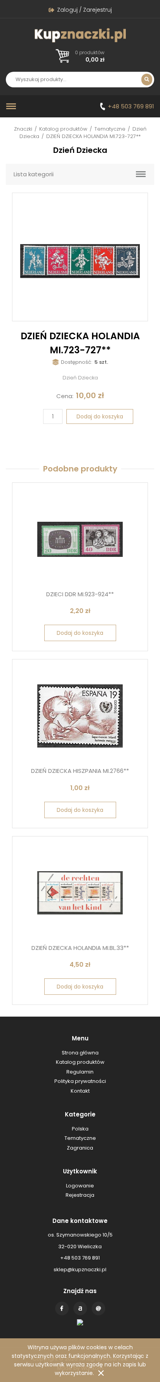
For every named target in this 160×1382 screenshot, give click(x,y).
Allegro (80, 1308)
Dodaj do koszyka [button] (80, 633)
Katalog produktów (63, 129)
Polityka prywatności (80, 1081)
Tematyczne (109, 129)
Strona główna (80, 1052)
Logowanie (80, 1185)
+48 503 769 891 (131, 106)
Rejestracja (80, 1195)
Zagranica (80, 1148)
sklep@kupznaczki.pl (80, 1269)
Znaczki (23, 129)
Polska (80, 1128)
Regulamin (80, 1071)
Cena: (64, 396)
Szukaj (146, 79)
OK (101, 1373)
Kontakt (98, 1308)
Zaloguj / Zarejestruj (84, 10)
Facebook (62, 1308)
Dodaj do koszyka (100, 416)
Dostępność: (76, 362)
